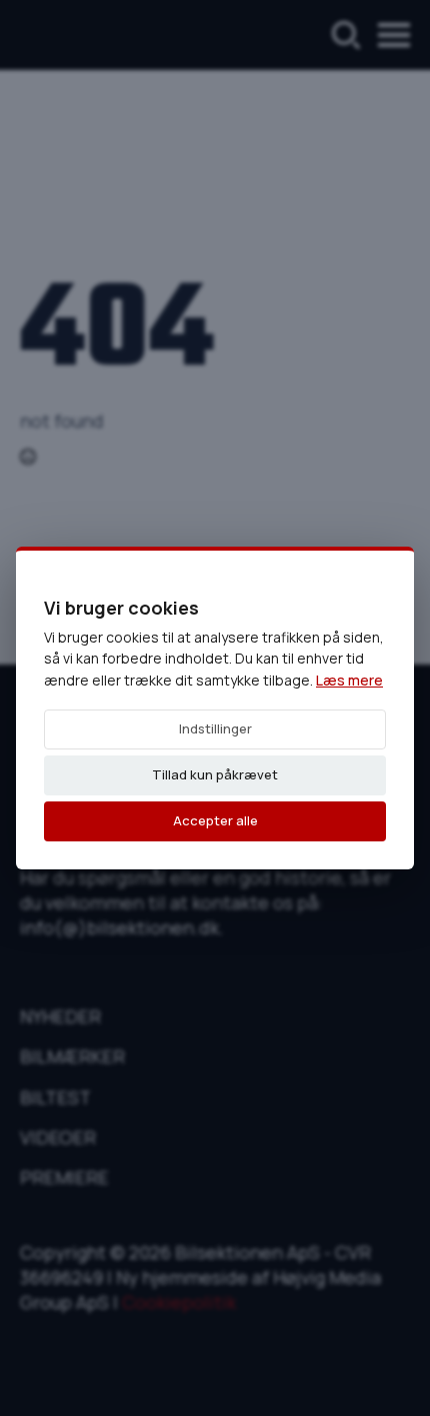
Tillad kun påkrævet (215, 774)
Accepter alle (215, 820)
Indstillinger (215, 728)
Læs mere (349, 680)
